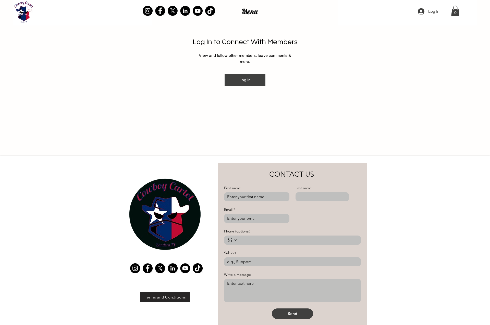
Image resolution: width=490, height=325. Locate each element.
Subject (230, 253)
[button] (455, 11)
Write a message (237, 274)
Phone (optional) (237, 231)
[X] (173, 11)
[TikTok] (210, 11)
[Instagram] (148, 11)
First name (232, 188)
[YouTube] (198, 11)
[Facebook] (160, 11)
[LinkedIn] (185, 11)
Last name (304, 188)
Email (229, 209)
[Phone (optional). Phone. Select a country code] (232, 240)
